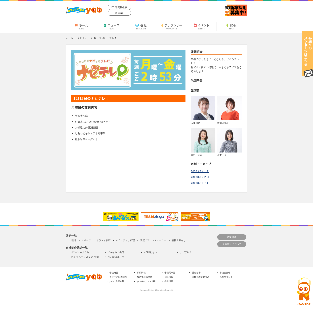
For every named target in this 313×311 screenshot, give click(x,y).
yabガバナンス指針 (146, 281)
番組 (141, 26)
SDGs (233, 26)
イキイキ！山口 (116, 252)
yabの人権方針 (116, 281)
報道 (73, 240)
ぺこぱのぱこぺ (116, 256)
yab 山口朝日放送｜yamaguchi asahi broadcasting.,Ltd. (84, 10)
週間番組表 (121, 7)
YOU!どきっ (150, 252)
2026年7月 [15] (200, 177)
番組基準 (196, 272)
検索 (120, 13)
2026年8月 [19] (200, 171)
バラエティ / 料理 (125, 240)
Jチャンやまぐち (80, 252)
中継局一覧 (169, 272)
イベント (203, 26)
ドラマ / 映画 (103, 240)
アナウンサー (173, 26)
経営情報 (168, 281)
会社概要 (113, 272)
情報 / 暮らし (179, 240)
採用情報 (141, 272)
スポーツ (86, 240)
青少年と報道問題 (118, 277)
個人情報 (168, 277)
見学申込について (231, 244)
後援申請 (231, 237)
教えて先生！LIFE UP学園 (85, 256)
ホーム (83, 26)
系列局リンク (226, 277)
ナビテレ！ (83, 38)
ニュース (113, 26)
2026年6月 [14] (200, 183)
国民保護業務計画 (200, 277)
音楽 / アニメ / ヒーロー (153, 240)
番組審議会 (225, 272)
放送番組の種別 (144, 277)
